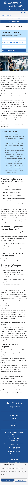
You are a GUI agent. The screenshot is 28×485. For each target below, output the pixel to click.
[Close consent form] (25, 464)
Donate (14, 422)
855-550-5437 (14, 444)
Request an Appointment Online (13, 42)
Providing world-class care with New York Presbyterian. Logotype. (15, 407)
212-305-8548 (14, 449)
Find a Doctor (10, 50)
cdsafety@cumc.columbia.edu (14, 453)
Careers (14, 418)
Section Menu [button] (15, 21)
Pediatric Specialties (6, 15)
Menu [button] (25, 12)
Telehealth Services (9, 46)
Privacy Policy (13, 483)
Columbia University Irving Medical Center (14, 403)
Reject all (20, 480)
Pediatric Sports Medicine (14, 19)
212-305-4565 (7, 39)
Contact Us (14, 425)
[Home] (14, 5)
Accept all (7, 480)
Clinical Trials (14, 415)
